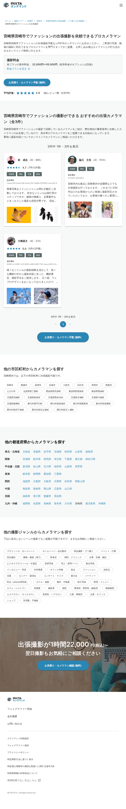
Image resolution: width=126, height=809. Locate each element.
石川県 (47, 466)
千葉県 (68, 459)
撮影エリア (19, 21)
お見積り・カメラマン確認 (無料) (63, 665)
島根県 (37, 488)
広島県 (57, 488)
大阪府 (47, 481)
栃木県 (37, 459)
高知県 (57, 496)
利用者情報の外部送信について (22, 773)
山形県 (78, 451)
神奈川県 (90, 459)
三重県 (57, 473)
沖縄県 (102, 503)
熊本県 (57, 503)
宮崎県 (30, 21)
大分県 (68, 503)
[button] (24, 384)
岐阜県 (26, 473)
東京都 (78, 459)
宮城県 (57, 451)
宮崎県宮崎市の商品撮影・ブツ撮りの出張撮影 (65, 21)
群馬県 (47, 459)
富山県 (37, 466)
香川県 (37, 496)
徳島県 (26, 496)
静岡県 (37, 473)
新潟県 (26, 466)
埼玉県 (57, 459)
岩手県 (47, 451)
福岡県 (26, 503)
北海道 (26, 451)
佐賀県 (37, 503)
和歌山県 (80, 481)
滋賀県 (26, 481)
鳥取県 (26, 488)
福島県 (89, 451)
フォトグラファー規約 (18, 745)
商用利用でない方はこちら (22, 780)
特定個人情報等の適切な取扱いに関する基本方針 (31, 766)
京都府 (37, 481)
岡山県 (47, 488)
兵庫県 (57, 481)
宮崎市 (39, 21)
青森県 (37, 451)
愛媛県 (47, 496)
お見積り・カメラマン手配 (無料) (27, 82)
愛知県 (47, 473)
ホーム (8, 21)
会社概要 (12, 716)
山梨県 (68, 466)
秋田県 (68, 451)
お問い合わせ (14, 723)
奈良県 (68, 481)
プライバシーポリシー (18, 752)
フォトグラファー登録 (19, 708)
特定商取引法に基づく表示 (20, 759)
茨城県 (26, 459)
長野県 (78, 466)
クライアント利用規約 (18, 738)
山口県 (68, 488)
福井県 (57, 466)
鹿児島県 (90, 503)
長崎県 (47, 503)
